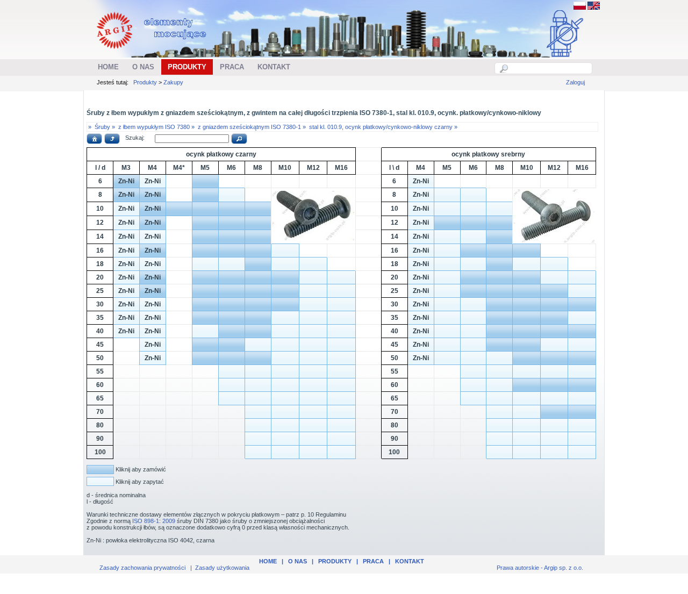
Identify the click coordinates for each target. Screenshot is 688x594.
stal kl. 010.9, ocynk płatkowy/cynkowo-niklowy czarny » (383, 127)
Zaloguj (575, 82)
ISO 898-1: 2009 (153, 521)
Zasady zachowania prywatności (142, 567)
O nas (297, 561)
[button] (94, 138)
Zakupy (173, 82)
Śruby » (105, 127)
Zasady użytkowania (222, 567)
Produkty (145, 82)
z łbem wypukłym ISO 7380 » (156, 127)
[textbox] (549, 68)
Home (268, 561)
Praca (373, 561)
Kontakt (409, 561)
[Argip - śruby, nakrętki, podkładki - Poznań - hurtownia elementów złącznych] (152, 51)
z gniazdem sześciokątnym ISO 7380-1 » (252, 127)
